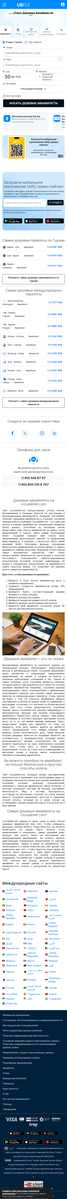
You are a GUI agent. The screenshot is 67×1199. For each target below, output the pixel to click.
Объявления (9, 1109)
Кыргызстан (12, 948)
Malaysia (53, 960)
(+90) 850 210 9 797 (33, 484)
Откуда (9, 47)
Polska (52, 971)
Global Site (11, 1003)
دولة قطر (10, 979)
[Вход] (61, 4)
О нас (6, 1093)
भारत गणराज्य (54, 938)
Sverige (52, 987)
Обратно (42, 71)
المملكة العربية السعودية (34, 988)
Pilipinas (9, 971)
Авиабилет (8, 1068)
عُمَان (51, 965)
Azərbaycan (11, 899)
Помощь (7, 1104)
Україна (9, 998)
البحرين (52, 899)
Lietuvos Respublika (32, 954)
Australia (52, 891)
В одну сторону (14, 42)
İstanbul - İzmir (22, 370)
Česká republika (10, 916)
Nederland (11, 965)
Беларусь (32, 905)
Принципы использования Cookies (21, 1057)
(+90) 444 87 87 (34, 478)
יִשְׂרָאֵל (30, 938)
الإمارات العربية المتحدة (12, 891)
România (31, 979)
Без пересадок (13, 96)
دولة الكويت (54, 948)
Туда (7, 71)
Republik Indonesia (53, 932)
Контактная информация (16, 1099)
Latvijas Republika (53, 954)
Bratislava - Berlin (23, 391)
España (9, 924)
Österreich (32, 891)
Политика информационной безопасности (25, 1035)
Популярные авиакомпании (17, 1063)
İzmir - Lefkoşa (22, 345)
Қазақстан (11, 954)
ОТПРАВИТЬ (55, 202)
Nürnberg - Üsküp (23, 353)
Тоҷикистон (33, 994)
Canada (52, 905)
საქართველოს (13, 932)
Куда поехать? (11, 1088)
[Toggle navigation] (5, 4)
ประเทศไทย (11, 994)
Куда (8, 59)
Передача (8, 1083)
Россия (9, 987)
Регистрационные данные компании (22, 1030)
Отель (6, 1073)
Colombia (53, 910)
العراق (8, 943)
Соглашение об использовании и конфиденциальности (32, 1020)
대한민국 (31, 948)
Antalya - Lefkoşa (23, 336)
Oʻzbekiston (54, 998)
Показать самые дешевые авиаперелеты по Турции (33, 279)
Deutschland (33, 916)
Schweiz (10, 910)
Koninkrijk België (32, 899)
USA (29, 998)
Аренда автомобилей (14, 1078)
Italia (29, 943)
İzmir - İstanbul (22, 362)
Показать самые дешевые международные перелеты (33, 403)
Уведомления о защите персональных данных (28, 1052)
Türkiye (52, 994)
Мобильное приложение (16, 1015)
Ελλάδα (31, 932)
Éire (7, 938)
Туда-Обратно (35, 42)
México (31, 960)
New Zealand (34, 965)
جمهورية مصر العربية (55, 916)
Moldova (10, 960)
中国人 (30, 910)
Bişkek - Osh (20, 247)
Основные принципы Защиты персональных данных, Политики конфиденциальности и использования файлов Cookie (31, 1044)
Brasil (8, 905)
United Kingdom (52, 924)
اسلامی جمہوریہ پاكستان (35, 972)
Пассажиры (10, 83)
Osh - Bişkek (20, 256)
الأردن (51, 943)
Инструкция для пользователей (20, 1025)
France (31, 924)
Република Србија (54, 980)
